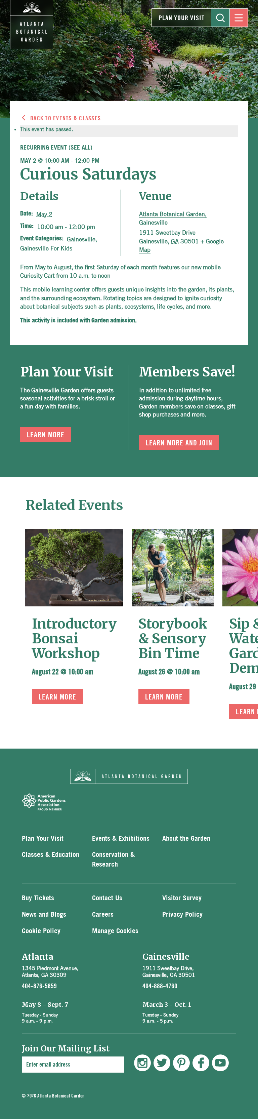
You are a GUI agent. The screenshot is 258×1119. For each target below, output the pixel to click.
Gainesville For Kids (46, 248)
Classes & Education (50, 854)
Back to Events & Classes (65, 118)
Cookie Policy (41, 931)
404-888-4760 (159, 986)
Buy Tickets (38, 898)
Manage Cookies (115, 931)
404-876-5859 (39, 986)
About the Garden (186, 838)
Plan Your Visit (182, 18)
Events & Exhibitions (120, 838)
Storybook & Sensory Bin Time (173, 638)
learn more (45, 435)
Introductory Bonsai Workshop (74, 638)
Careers (103, 914)
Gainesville (81, 239)
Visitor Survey (182, 898)
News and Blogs (44, 914)
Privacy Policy (182, 914)
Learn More (57, 697)
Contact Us (107, 898)
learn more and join (179, 443)
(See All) (80, 148)
